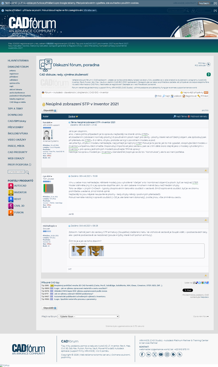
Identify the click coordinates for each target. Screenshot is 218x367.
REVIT (17, 199)
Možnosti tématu (198, 116)
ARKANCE (144, 340)
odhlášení (14, 80)
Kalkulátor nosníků (21, 46)
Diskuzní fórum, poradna (75, 64)
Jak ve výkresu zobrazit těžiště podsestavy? (73, 294)
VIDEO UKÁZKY (17, 139)
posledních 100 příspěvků (20, 96)
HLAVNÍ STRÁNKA (18, 60)
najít (11, 86)
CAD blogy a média (18, 102)
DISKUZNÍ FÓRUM (18, 66)
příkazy (112, 46)
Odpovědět (48, 110)
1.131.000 (50, 43)
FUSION (18, 212)
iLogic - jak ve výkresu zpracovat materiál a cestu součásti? (80, 288)
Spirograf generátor (58, 46)
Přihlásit (204, 96)
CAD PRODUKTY (17, 152)
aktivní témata (16, 89)
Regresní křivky (75, 46)
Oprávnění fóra (200, 316)
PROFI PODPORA (18, 164)
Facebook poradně (147, 84)
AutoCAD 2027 (90, 43)
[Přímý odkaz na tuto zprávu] (69, 122)
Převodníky (93, 46)
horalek (47, 122)
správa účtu (15, 83)
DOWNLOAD (15, 114)
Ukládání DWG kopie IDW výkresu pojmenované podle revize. (81, 291)
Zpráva (71, 116)
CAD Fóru (95, 84)
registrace (14, 74)
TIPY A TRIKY (15, 108)
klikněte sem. (90, 10)
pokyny (13, 70)
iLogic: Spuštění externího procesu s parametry (75, 299)
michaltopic (49, 226)
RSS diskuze (200, 65)
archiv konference (17, 93)
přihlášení (14, 77)
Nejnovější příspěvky (193, 92)
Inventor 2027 (107, 43)
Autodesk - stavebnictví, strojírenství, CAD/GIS (75, 92)
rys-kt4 (47, 176)
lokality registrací (17, 99)
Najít (167, 96)
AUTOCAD (20, 185)
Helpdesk (204, 297)
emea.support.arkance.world (184, 87)
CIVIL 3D (19, 205)
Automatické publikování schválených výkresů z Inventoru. (80, 296)
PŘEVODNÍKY (15, 127)
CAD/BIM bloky (17, 121)
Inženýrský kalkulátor (39, 46)
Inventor (104, 92)
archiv (205, 110)
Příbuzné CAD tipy (50, 282)
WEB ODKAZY (16, 158)
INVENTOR (20, 192)
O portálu (104, 351)
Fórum (48, 92)
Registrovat (191, 96)
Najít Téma (181, 116)
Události (178, 96)
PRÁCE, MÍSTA (16, 145)
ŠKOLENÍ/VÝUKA (18, 133)
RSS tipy (202, 63)
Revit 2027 (123, 43)
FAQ (160, 96)
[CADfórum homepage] (32, 24)
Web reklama (86, 355)
